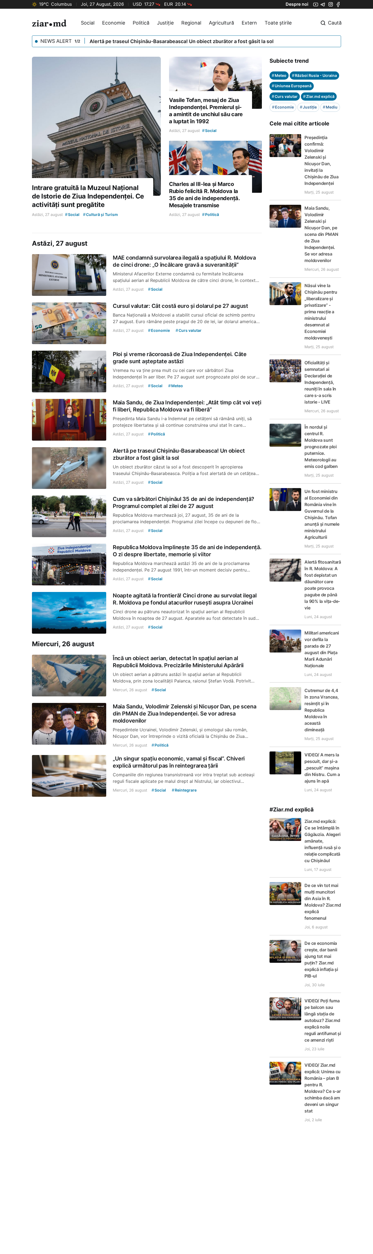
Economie (113, 23)
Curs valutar (285, 96)
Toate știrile (278, 23)
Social (87, 23)
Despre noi (297, 4)
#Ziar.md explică (292, 809)
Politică (141, 23)
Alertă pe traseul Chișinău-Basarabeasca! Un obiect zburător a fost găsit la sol (182, 41)
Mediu (330, 107)
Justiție (165, 23)
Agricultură (221, 23)
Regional (191, 23)
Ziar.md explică (318, 96)
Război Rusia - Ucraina (314, 75)
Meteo (279, 75)
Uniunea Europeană (292, 85)
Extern (249, 23)
